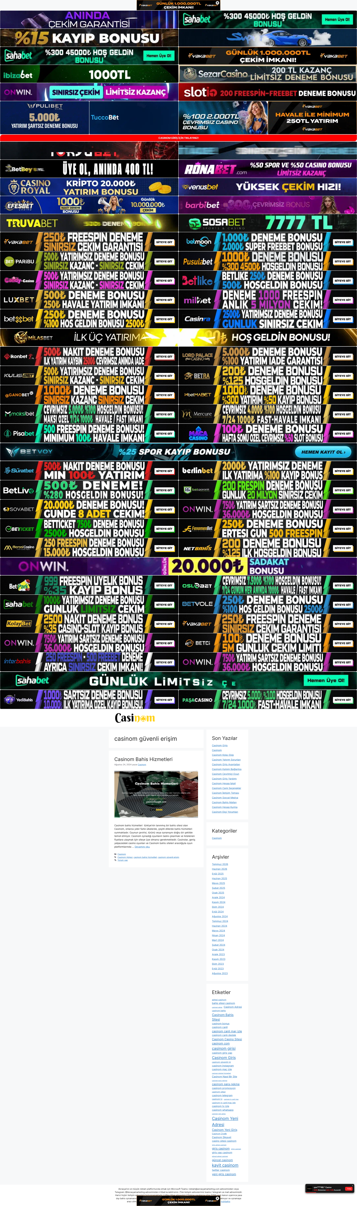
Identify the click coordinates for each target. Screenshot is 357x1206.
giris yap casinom (222, 1152)
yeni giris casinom (224, 1174)
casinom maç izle (222, 1069)
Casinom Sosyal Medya (225, 797)
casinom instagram (223, 1065)
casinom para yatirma (219, 1081)
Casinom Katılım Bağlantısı (227, 769)
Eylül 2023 (218, 968)
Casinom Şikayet (221, 1137)
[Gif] (178, 337)
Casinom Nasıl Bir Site (224, 1076)
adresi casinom (219, 999)
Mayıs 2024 (218, 930)
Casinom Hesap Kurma (224, 807)
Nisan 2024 (218, 935)
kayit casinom (225, 1165)
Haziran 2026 (219, 869)
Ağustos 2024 (220, 916)
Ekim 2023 (218, 963)
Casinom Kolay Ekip (223, 755)
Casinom (122, 854)
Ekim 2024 (218, 907)
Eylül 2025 (218, 873)
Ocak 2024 (218, 949)
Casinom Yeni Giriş (224, 1129)
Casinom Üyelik (219, 1133)
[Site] (89, 241)
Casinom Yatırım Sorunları (226, 759)
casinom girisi (224, 1048)
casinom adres (217, 1007)
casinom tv (217, 1099)
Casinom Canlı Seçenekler (226, 788)
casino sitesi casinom (224, 1140)
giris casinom (221, 1148)
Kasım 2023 (218, 959)
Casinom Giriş (220, 745)
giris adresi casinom (219, 1145)
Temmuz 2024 (220, 921)
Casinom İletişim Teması (225, 793)
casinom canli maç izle (227, 1031)
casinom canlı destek (224, 1035)
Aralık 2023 (218, 954)
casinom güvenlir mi (221, 1062)
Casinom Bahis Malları (224, 802)
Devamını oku (142, 846)
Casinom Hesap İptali (224, 783)
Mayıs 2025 (218, 883)
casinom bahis (219, 1010)
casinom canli (220, 1027)
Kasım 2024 (218, 902)
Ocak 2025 (218, 892)
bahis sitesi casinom (223, 1003)
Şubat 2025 (218, 888)
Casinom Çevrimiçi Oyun (225, 774)
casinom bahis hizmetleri (145, 857)
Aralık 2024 (218, 897)
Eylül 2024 (218, 911)
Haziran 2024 (219, 926)
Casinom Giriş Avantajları (226, 764)
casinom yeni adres (219, 1114)
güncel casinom (222, 1160)
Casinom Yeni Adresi (225, 1121)
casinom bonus (220, 1023)
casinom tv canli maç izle (224, 1102)
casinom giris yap (222, 1052)
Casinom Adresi (125, 857)
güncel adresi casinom (220, 1156)
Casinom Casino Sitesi (227, 1039)
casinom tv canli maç (231, 1099)
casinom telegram (222, 1095)
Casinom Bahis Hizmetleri (143, 759)
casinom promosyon (224, 1088)
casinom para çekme (226, 1084)
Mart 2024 (218, 940)
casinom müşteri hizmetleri (221, 1073)
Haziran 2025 (219, 878)
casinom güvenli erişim (168, 857)
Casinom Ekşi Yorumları (225, 812)
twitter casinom (221, 1170)
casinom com (221, 1043)
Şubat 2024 (218, 945)
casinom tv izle (220, 1106)
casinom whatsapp (223, 1109)
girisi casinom (236, 1149)
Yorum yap (123, 860)
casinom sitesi (218, 1092)
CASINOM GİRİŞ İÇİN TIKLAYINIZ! (178, 137)
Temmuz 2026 (220, 864)
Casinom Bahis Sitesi (223, 1017)
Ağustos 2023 (220, 973)
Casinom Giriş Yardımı (224, 778)
